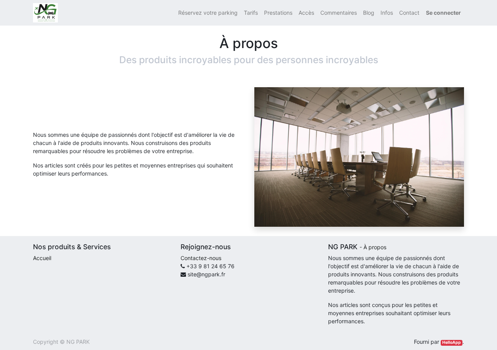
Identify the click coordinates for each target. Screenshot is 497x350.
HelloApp (451, 342)
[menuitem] (208, 12)
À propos (374, 247)
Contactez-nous (201, 258)
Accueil (42, 258)
